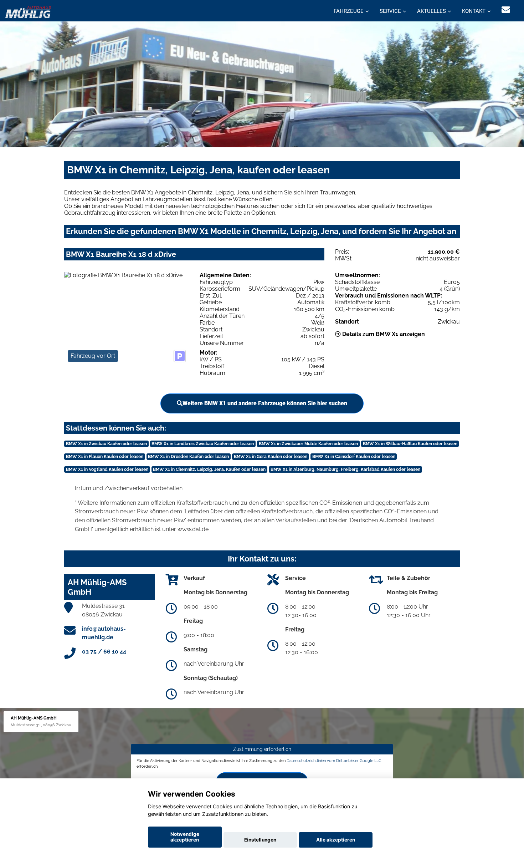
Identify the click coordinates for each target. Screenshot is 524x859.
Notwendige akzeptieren (184, 837)
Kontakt (474, 11)
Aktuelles (431, 11)
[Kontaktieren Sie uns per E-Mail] (506, 10)
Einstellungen (260, 840)
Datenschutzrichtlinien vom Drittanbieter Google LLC (334, 760)
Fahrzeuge (349, 11)
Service (390, 11)
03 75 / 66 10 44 (104, 651)
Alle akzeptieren (335, 840)
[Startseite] (28, 11)
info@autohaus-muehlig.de (104, 633)
